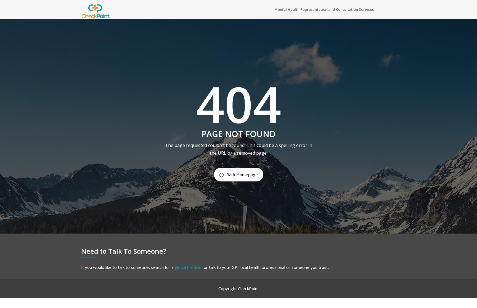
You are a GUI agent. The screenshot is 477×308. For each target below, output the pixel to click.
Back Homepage (242, 174)
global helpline (188, 267)
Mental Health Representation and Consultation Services (324, 9)
